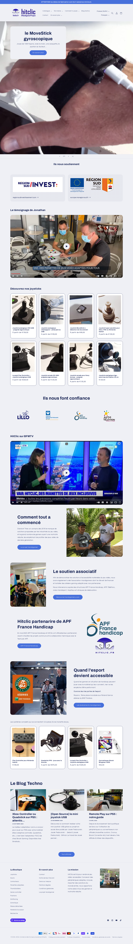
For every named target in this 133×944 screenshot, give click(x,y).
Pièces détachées (16, 906)
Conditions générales (46, 888)
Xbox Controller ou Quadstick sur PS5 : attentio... (24, 817)
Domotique (14, 903)
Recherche (14, 913)
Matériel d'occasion (17, 910)
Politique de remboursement (57, 937)
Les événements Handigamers (89, 705)
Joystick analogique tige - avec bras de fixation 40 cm (109, 376)
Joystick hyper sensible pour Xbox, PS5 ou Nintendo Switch (109, 329)
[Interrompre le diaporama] (73, 156)
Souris (12, 878)
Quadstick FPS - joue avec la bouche (51, 761)
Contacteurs (14, 881)
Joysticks (13, 874)
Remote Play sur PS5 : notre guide (103, 816)
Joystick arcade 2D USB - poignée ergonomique (50, 376)
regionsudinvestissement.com (24, 197)
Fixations (13, 895)
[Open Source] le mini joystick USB (64, 816)
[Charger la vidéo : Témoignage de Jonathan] (66, 246)
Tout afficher (67, 854)
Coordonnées (86, 937)
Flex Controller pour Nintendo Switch (23, 761)
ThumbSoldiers (15, 888)
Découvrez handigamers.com (67, 597)
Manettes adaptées (17, 885)
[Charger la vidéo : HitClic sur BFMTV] (66, 473)
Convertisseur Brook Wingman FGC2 (106, 761)
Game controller (15, 892)
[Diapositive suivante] (68, 156)
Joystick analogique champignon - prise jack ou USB (51, 329)
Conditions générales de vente (101, 937)
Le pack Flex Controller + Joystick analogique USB (21, 376)
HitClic (17, 937)
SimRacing (14, 899)
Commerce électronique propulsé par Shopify (33, 937)
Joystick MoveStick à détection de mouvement (79, 328)
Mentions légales (45, 885)
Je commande (89, 44)
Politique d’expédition (73, 937)
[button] (47, 11)
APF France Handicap (29, 646)
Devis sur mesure (45, 881)
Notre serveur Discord (46, 878)
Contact (42, 874)
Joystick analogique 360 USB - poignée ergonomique (23, 328)
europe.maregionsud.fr (79, 197)
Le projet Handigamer (29, 547)
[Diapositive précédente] (60, 156)
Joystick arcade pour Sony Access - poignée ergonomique (79, 377)
